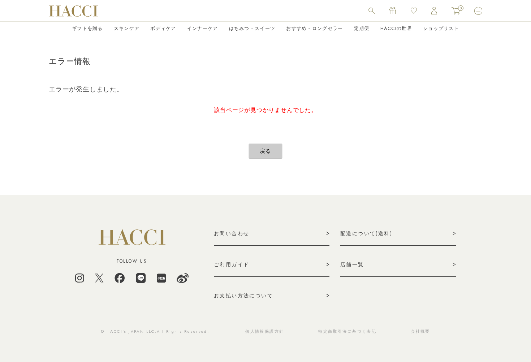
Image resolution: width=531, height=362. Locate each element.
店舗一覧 (352, 264)
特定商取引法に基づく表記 (347, 331)
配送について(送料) (366, 233)
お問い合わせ (231, 233)
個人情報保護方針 (264, 331)
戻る (265, 151)
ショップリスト (441, 28)
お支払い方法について (243, 295)
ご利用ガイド (231, 264)
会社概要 (420, 331)
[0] (456, 10)
